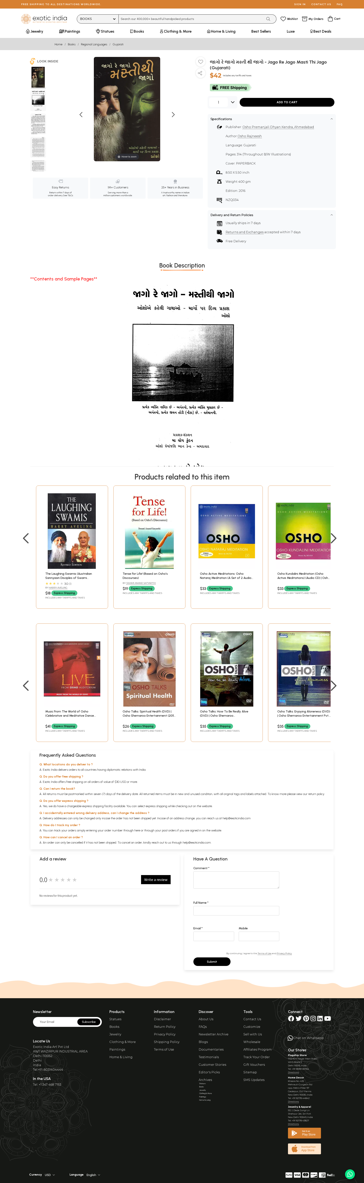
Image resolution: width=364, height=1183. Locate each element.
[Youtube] (327, 1020)
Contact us (321, 4)
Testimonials (209, 1057)
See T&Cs (68, 195)
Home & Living (121, 1057)
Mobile (243, 928)
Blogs (203, 1042)
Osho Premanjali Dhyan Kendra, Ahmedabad (278, 127)
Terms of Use (264, 953)
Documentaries (211, 1049)
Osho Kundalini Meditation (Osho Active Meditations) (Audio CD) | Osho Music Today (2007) (303, 578)
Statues (115, 1019)
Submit (212, 961)
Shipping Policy (166, 1042)
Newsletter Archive (213, 1034)
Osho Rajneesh (250, 136)
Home (58, 44)
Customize (251, 1027)
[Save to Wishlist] (200, 63)
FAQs (203, 1027)
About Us (206, 1019)
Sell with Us (252, 1034)
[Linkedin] (320, 1020)
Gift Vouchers (254, 1065)
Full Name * (201, 902)
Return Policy (164, 1027)
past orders (169, 830)
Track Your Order (256, 1057)
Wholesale (251, 1042)
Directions (293, 1072)
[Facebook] (291, 1020)
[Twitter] (299, 1020)
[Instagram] (313, 1020)
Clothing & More (122, 1042)
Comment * (201, 868)
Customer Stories (212, 1065)
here (137, 830)
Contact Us (252, 1019)
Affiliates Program (257, 1049)
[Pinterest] (306, 1020)
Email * (198, 928)
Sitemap (250, 1072)
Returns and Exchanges (245, 232)
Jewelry (115, 1034)
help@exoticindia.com (237, 818)
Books (71, 44)
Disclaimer (162, 1019)
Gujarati (118, 44)
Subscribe (89, 1022)
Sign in (300, 4)
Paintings (117, 1049)
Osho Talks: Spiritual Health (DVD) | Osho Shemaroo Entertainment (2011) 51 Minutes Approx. (149, 716)
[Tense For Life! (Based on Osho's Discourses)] (149, 568)
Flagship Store (297, 1055)
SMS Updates (253, 1080)
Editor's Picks (209, 1072)
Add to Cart (287, 102)
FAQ (340, 4)
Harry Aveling (58, 587)
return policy (316, 794)
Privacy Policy (284, 953)
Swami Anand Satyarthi (141, 583)
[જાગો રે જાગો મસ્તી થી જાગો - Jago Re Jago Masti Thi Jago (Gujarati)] (38, 78)
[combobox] (191, 19)
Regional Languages (94, 44)
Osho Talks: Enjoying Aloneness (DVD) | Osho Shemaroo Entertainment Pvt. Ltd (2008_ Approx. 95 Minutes (303, 716)
